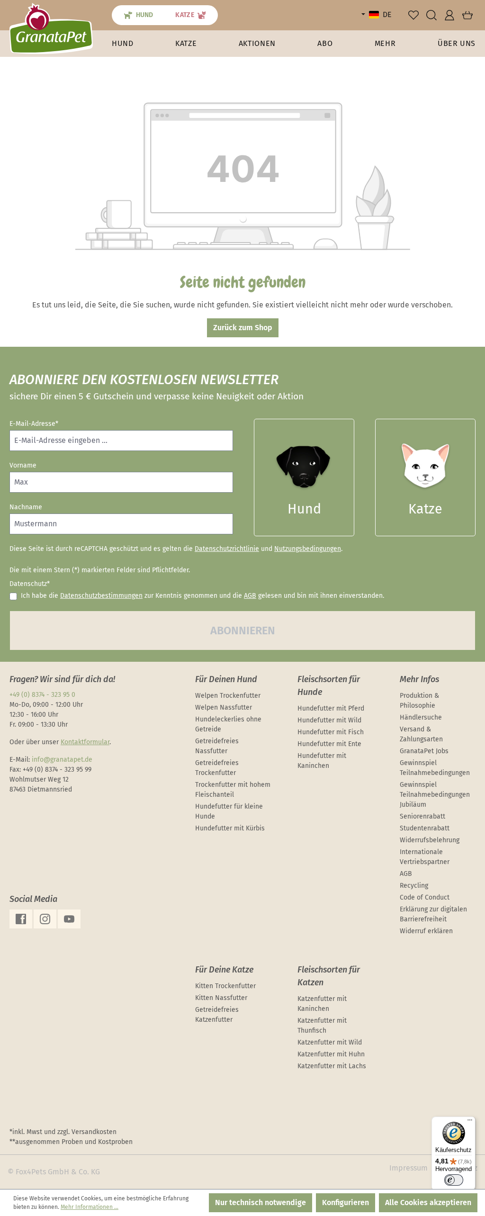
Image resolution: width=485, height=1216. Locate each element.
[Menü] (470, 1122)
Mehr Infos (419, 679)
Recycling (414, 886)
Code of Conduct (424, 897)
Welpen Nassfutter (223, 707)
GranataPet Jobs (424, 751)
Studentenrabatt (424, 828)
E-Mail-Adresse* (33, 424)
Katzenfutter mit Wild (329, 1042)
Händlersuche (421, 717)
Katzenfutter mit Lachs (331, 1066)
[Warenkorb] (467, 15)
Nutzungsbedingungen (307, 549)
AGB (250, 596)
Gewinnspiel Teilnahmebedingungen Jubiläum (435, 795)
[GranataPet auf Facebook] (20, 919)
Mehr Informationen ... (89, 1207)
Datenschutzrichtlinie (227, 549)
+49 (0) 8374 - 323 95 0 (42, 695)
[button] (385, 43)
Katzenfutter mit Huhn (331, 1054)
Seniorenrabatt (422, 816)
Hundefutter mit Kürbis (230, 828)
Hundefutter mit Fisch (330, 732)
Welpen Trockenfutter (227, 696)
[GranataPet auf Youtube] (69, 919)
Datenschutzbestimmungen (101, 596)
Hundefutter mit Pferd (330, 708)
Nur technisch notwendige (260, 1202)
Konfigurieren (345, 1202)
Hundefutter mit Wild (329, 720)
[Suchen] (431, 15)
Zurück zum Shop (242, 327)
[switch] (453, 1180)
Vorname (22, 465)
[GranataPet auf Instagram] (45, 919)
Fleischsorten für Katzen (328, 976)
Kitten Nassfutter (221, 998)
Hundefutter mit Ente (329, 744)
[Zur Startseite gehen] (51, 28)
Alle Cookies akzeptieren (428, 1202)
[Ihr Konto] (449, 15)
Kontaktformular (85, 742)
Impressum (408, 1167)
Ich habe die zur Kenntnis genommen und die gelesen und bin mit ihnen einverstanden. (202, 596)
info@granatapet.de (62, 760)
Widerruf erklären (426, 931)
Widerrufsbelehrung (429, 840)
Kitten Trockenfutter (225, 986)
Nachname (25, 507)
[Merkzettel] (413, 15)
